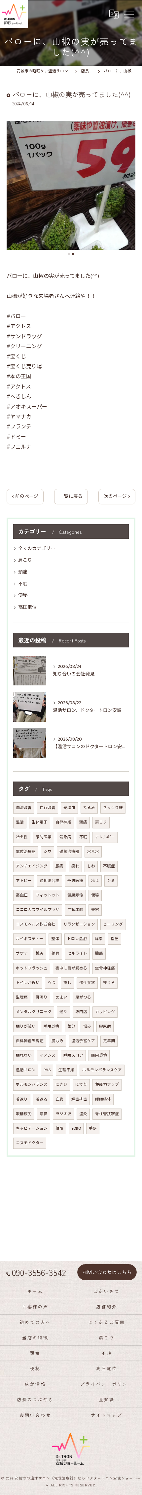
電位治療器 (26, 852)
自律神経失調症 (30, 1041)
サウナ (22, 953)
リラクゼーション (79, 924)
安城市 (69, 808)
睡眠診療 (51, 1026)
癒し (67, 983)
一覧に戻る (71, 496)
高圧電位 (27, 607)
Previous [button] (13, 188)
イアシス (47, 1055)
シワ (48, 852)
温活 (20, 822)
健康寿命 (75, 895)
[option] (71, 185)
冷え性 (22, 837)
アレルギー (105, 837)
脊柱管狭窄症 (107, 1114)
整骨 (55, 953)
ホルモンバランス (32, 1084)
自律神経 (63, 822)
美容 (95, 910)
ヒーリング (113, 924)
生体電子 (40, 822)
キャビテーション (32, 1128)
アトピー (24, 881)
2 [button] (73, 254)
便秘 (22, 595)
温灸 (83, 1114)
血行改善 (47, 808)
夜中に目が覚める (71, 968)
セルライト (77, 953)
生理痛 (22, 997)
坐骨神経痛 (105, 968)
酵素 (99, 939)
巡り (63, 1012)
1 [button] (69, 254)
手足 (93, 1128)
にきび (61, 1084)
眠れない (24, 1055)
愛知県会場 (49, 881)
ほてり (81, 1084)
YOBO (76, 1128)
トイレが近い (28, 983)
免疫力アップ (107, 1084)
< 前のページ (25, 496)
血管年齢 (75, 910)
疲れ (75, 866)
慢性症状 (87, 983)
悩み (87, 1026)
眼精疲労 (24, 1114)
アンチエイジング (32, 866)
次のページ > (117, 496)
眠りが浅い (26, 1026)
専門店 (81, 1012)
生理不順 (66, 1070)
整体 (55, 939)
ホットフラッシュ (32, 968)
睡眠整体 (103, 1099)
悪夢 (44, 1114)
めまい (61, 997)
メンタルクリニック (34, 1012)
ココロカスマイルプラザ (37, 910)
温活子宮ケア (83, 1041)
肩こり (25, 560)
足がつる (83, 997)
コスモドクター (30, 1143)
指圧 (115, 939)
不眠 (22, 584)
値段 (59, 1128)
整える (109, 983)
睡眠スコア (73, 1055)
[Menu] (128, 14)
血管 (59, 1099)
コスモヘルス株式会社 (35, 924)
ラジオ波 (63, 1114)
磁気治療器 (69, 852)
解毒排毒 (79, 1099)
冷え (95, 881)
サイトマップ (106, 1415)
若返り (22, 1099)
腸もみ (57, 1041)
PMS (47, 1070)
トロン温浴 (77, 939)
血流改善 (24, 808)
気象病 (65, 837)
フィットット (47, 895)
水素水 (93, 852)
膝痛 (99, 953)
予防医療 (75, 881)
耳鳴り (42, 997)
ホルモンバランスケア (102, 1070)
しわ (91, 866)
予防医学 (44, 837)
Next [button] (128, 188)
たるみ (89, 808)
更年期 (109, 1041)
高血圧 (22, 895)
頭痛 (22, 572)
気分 (71, 1026)
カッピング (105, 1012)
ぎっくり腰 (113, 808)
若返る (42, 1099)
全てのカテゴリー (36, 548)
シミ (111, 881)
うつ (51, 983)
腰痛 (59, 866)
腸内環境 (99, 1055)
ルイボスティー (29, 939)
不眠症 (109, 866)
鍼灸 (40, 953)
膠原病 (105, 1026)
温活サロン (26, 1070)
